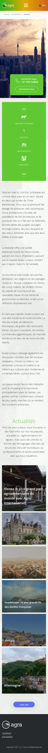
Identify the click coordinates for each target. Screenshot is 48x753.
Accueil (6, 14)
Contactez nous (26, 89)
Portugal (10, 640)
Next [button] (24, 174)
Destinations (16, 14)
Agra (20, 747)
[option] (24, 120)
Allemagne (12, 685)
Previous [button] (24, 109)
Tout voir (24, 704)
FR (43, 5)
